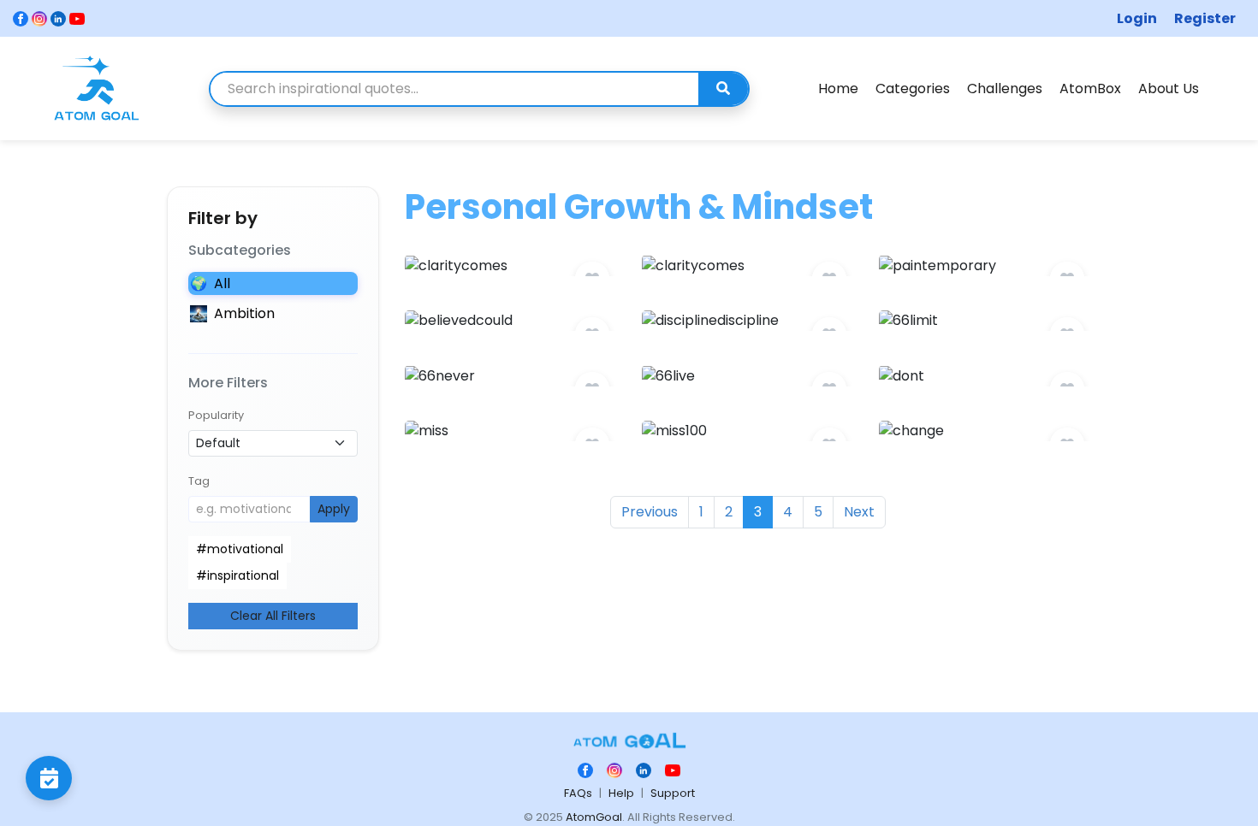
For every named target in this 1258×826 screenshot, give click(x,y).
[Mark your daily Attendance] (49, 778)
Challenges (1004, 88)
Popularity (216, 415)
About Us (1168, 88)
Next (859, 512)
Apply (333, 508)
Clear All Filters (273, 615)
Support (672, 793)
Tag (199, 481)
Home (838, 88)
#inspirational (237, 575)
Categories (912, 88)
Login (1137, 18)
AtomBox (1090, 88)
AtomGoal (594, 817)
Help (621, 793)
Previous (649, 512)
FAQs (578, 793)
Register (1205, 18)
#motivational (239, 549)
